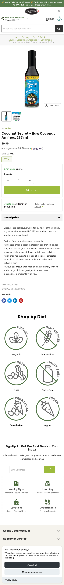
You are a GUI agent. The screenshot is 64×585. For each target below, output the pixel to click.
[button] (32, 148)
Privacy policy (10, 579)
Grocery (25, 37)
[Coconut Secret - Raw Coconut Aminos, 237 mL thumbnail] (6, 116)
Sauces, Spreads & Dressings (22, 40)
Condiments (46, 40)
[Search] (59, 28)
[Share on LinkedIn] (15, 300)
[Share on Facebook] (3, 300)
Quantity (8, 174)
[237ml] (7, 162)
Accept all (32, 565)
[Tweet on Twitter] (9, 300)
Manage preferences (32, 572)
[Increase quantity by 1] (30, 180)
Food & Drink (38, 37)
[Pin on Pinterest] (21, 300)
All (16, 37)
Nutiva (8, 128)
